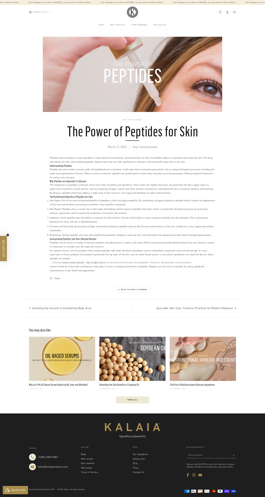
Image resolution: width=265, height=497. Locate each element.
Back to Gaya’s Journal (134, 289)
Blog (135, 463)
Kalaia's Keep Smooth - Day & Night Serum (84, 262)
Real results (87, 459)
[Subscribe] (234, 455)
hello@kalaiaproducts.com (53, 466)
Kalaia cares (139, 459)
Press (136, 467)
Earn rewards (87, 463)
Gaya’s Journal (135, 120)
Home (124, 120)
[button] (220, 12)
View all (132, 400)
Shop (83, 454)
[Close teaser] (7, 235)
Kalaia (66, 489)
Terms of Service (89, 472)
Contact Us (138, 472)
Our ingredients (140, 454)
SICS (53, 489)
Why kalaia (86, 467)
